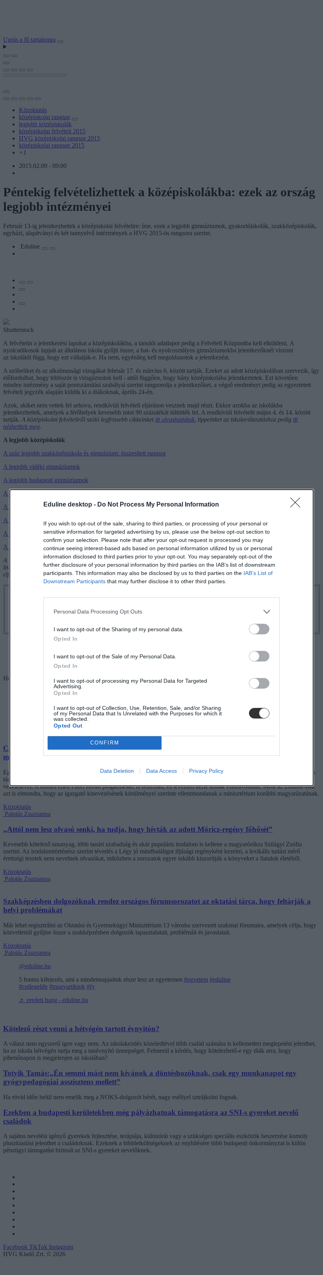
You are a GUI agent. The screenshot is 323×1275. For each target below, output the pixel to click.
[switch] (259, 629)
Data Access (161, 771)
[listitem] (161, 612)
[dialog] (161, 638)
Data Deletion (117, 771)
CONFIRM (104, 743)
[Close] (297, 504)
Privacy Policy (206, 771)
